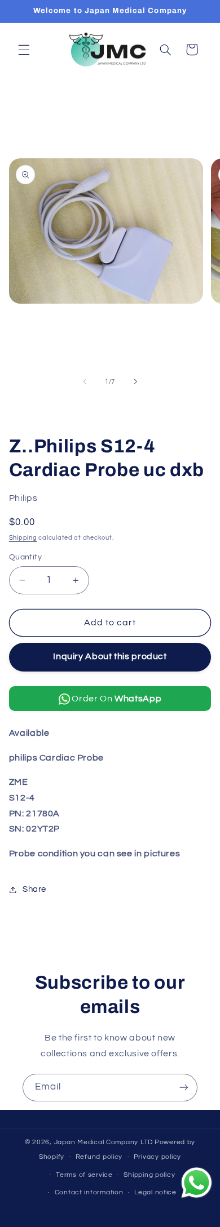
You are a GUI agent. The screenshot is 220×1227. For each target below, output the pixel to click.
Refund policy (99, 1157)
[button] (24, 50)
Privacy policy (157, 1157)
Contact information (89, 1192)
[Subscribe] (184, 1087)
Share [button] (34, 889)
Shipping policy (149, 1175)
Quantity (25, 557)
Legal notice (155, 1192)
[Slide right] (135, 381)
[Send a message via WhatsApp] (196, 1183)
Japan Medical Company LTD (103, 1142)
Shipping (23, 538)
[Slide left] (84, 381)
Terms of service (84, 1175)
